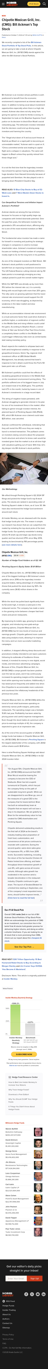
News (4, 16)
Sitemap (6, 1327)
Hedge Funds (8, 1305)
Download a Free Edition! (18, 1094)
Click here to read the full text (21, 897)
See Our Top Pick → (24, 946)
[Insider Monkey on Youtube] (39, 1294)
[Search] (44, 4)
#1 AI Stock (34, 3)
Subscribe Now (24, 1054)
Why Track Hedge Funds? (18, 1089)
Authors (5, 1318)
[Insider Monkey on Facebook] (27, 1294)
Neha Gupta (37, 35)
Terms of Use (7, 1339)
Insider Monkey (10, 978)
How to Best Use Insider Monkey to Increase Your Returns (22, 1083)
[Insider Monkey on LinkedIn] (44, 1294)
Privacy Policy (8, 1334)
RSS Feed (10, 1301)
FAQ (4, 1343)
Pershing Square (36, 739)
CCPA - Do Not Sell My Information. (17, 1347)
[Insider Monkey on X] (33, 1294)
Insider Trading (9, 1310)
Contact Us (7, 1323)
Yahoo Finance (8, 988)
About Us (6, 1314)
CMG (9, 555)
